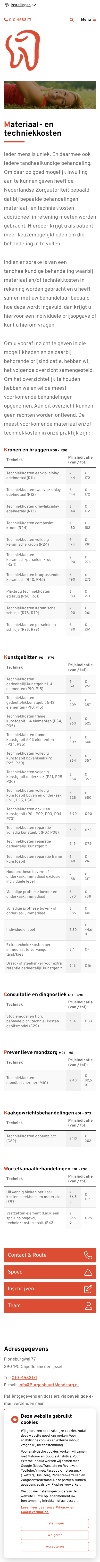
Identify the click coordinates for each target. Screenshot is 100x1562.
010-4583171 (24, 1378)
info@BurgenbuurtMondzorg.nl (48, 1385)
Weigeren (55, 1535)
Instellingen (55, 1524)
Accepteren (55, 1547)
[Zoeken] (71, 20)
